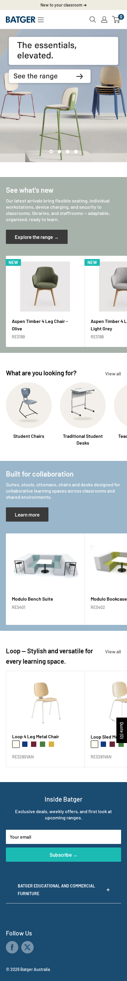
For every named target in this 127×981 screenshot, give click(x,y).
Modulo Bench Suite (32, 599)
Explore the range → (37, 237)
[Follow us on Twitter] (27, 947)
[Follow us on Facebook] (12, 947)
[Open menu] (41, 19)
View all (113, 373)
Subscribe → (64, 855)
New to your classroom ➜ (63, 4)
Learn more (27, 514)
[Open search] (92, 19)
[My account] (104, 19)
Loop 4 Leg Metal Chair (35, 736)
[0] (116, 19)
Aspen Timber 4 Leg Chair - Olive (40, 324)
